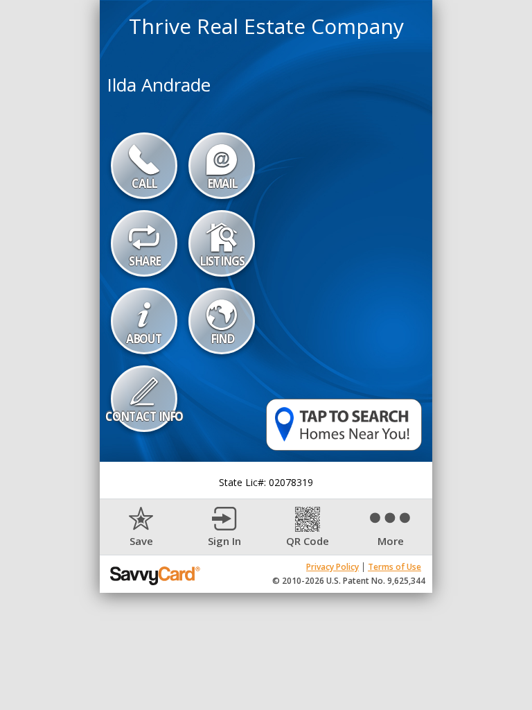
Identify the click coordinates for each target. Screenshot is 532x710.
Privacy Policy (332, 567)
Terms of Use (394, 567)
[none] (141, 527)
